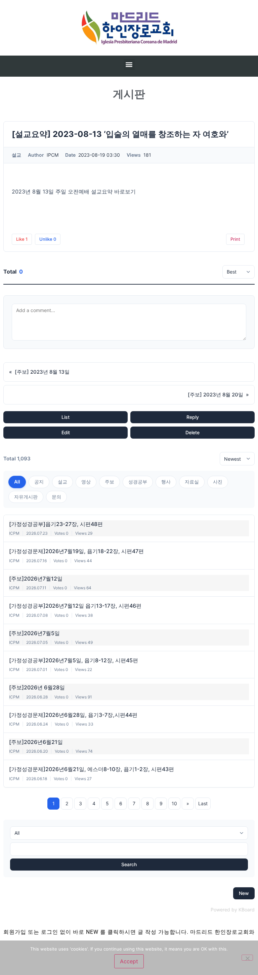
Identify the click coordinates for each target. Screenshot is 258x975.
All (17, 481)
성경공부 (137, 481)
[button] (129, 64)
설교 (62, 481)
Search (129, 864)
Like (22, 239)
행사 (166, 481)
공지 (39, 481)
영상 (86, 481)
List (65, 417)
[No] (247, 958)
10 (174, 803)
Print (235, 239)
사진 (217, 481)
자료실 (192, 481)
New (244, 893)
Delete (192, 432)
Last (203, 803)
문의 (56, 497)
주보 (109, 481)
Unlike (47, 239)
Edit (65, 432)
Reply (192, 417)
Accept (129, 961)
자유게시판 (26, 497)
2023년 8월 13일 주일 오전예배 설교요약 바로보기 (74, 191)
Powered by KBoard (233, 909)
